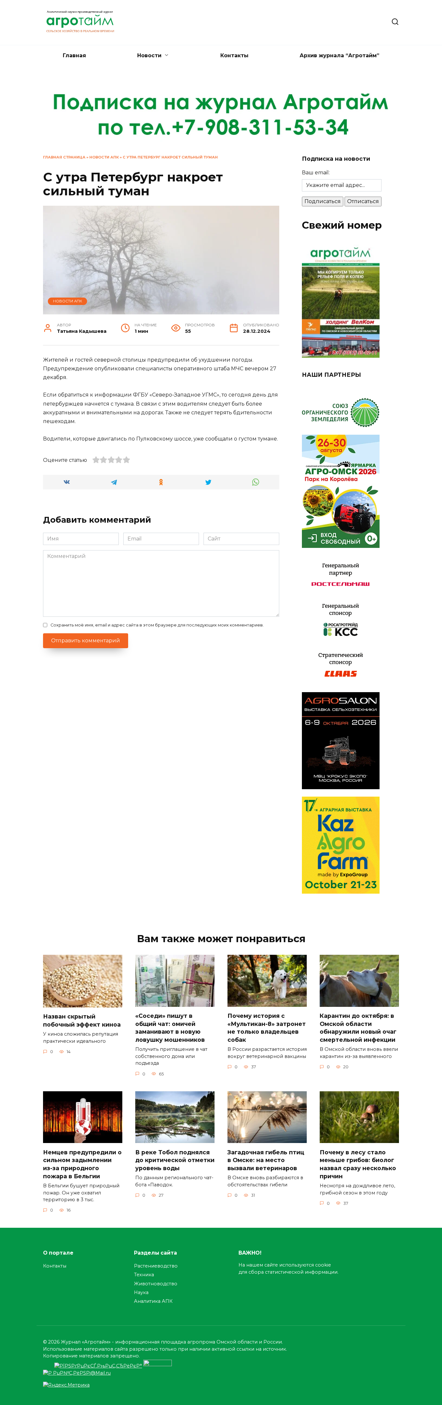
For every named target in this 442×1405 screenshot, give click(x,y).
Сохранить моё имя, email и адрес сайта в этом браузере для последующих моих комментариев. (157, 625)
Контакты (234, 55)
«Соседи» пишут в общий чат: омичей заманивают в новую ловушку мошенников (170, 1027)
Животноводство (155, 1284)
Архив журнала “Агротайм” (339, 55)
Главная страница (64, 157)
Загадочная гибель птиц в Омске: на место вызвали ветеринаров (265, 1160)
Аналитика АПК (153, 1301)
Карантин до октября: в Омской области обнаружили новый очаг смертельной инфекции (358, 1027)
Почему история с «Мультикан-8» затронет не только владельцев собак (266, 1027)
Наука (141, 1292)
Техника (144, 1275)
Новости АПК (104, 157)
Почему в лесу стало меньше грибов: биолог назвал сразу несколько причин (358, 1164)
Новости (149, 55)
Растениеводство (156, 1266)
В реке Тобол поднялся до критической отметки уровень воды (175, 1160)
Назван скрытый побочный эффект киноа (82, 1020)
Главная (74, 55)
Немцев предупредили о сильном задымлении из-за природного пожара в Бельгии (82, 1164)
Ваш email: (316, 172)
